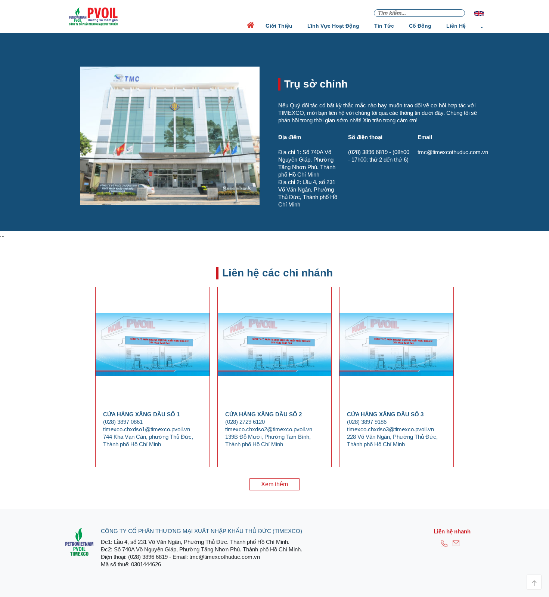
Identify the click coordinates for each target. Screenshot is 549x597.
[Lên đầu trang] (534, 582)
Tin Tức (384, 26)
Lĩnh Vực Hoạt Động (333, 26)
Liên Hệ (456, 26)
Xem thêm (274, 484)
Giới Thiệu (279, 26)
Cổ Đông (420, 26)
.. (482, 26)
